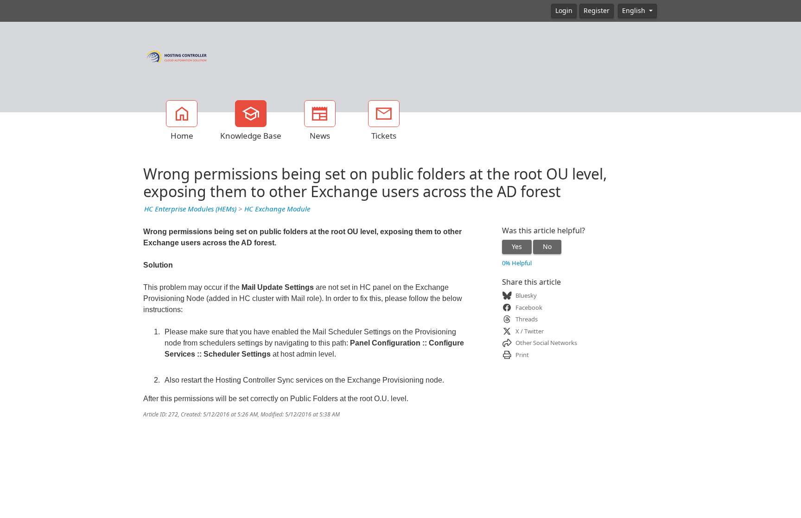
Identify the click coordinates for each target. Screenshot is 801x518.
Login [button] (563, 10)
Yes (517, 246)
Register (597, 10)
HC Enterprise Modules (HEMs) (190, 209)
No (547, 246)
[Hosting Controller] (176, 56)
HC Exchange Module (277, 209)
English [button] (634, 10)
